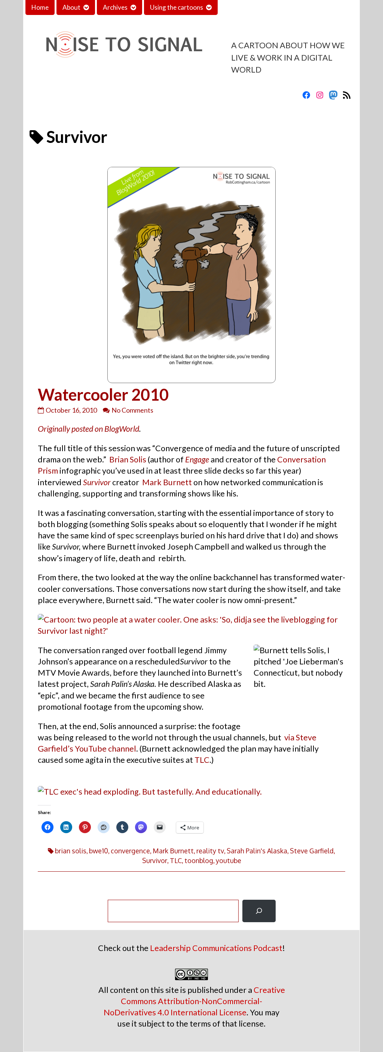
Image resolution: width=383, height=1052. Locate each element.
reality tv (210, 851)
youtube (228, 860)
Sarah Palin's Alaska (257, 851)
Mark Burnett (167, 482)
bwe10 (98, 851)
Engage (197, 459)
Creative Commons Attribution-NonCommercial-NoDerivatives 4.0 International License (194, 1001)
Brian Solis (127, 459)
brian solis (70, 851)
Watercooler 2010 (103, 394)
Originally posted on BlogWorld (88, 429)
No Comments (132, 410)
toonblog (198, 860)
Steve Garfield (312, 851)
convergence (130, 851)
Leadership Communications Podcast (216, 948)
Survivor (97, 482)
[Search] (259, 911)
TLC (201, 760)
